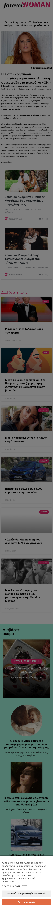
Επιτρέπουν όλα (27, 902)
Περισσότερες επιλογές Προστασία (26, 893)
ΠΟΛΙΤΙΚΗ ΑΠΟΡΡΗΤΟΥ (14, 886)
